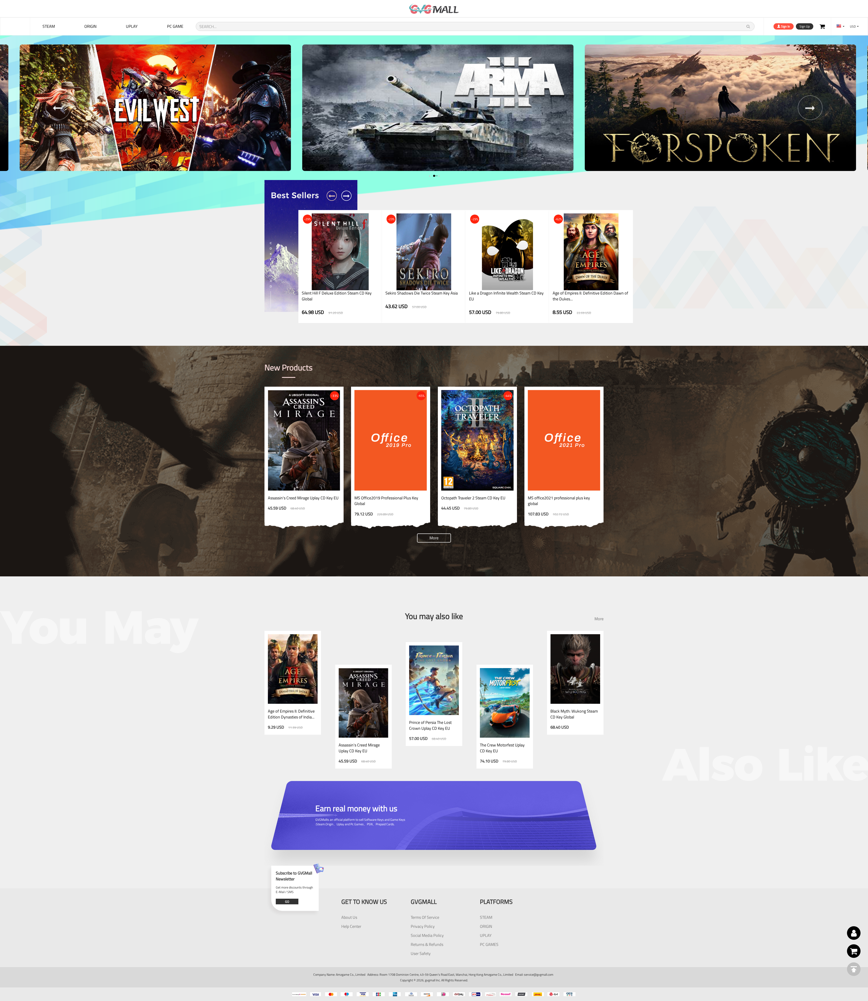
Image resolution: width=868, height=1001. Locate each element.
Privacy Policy (423, 926)
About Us (349, 917)
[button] (429, 176)
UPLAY (132, 26)
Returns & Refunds (427, 944)
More (434, 538)
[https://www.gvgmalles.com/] (434, 8)
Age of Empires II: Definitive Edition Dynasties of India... (291, 714)
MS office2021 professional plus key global (559, 501)
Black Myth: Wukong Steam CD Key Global (574, 714)
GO (287, 901)
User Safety (421, 953)
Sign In (785, 26)
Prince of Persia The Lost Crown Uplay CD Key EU (430, 725)
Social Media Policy (427, 935)
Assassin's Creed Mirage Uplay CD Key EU (303, 498)
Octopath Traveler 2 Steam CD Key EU (473, 498)
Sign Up (805, 26)
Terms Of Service (425, 917)
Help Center (351, 926)
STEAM (48, 26)
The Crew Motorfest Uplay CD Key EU (502, 748)
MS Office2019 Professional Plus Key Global (386, 501)
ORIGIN (90, 26)
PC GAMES (489, 944)
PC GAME (175, 26)
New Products (288, 367)
